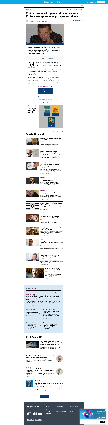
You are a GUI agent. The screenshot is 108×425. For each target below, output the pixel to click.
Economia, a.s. (34, 407)
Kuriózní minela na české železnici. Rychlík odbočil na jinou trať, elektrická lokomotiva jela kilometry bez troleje (51, 343)
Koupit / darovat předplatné (74, 406)
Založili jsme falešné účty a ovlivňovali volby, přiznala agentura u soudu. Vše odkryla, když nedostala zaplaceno (50, 325)
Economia (48, 409)
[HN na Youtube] (41, 414)
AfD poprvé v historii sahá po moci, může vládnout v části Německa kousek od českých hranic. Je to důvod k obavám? (49, 383)
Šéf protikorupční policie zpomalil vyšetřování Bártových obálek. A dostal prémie (50, 257)
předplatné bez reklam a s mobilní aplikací (46, 96)
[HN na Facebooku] (34, 414)
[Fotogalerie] (27, 277)
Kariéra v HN (48, 411)
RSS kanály (71, 411)
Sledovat (42, 58)
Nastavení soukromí (59, 409)
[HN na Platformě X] (33, 414)
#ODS (30, 102)
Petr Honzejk (28, 367)
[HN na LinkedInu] (38, 414)
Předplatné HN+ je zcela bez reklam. (58, 131)
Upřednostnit (50, 58)
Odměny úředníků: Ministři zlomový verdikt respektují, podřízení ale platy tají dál (51, 242)
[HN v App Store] (38, 419)
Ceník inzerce (48, 413)
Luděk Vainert (29, 354)
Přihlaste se (50, 99)
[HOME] (24, 6)
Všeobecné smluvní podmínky (61, 411)
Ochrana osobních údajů (60, 406)
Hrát (47, 114)
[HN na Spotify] (40, 414)
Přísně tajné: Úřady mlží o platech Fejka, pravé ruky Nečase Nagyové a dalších (54, 270)
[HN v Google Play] (30, 419)
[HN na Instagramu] (36, 414)
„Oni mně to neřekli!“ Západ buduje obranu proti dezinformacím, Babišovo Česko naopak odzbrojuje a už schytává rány (40, 370)
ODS (34, 289)
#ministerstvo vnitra (37, 102)
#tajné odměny (45, 102)
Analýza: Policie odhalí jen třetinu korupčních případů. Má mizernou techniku (49, 166)
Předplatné (101, 2)
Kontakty (47, 406)
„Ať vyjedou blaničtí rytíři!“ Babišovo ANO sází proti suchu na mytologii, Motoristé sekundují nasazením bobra (42, 298)
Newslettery (71, 409)
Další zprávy (44, 396)
